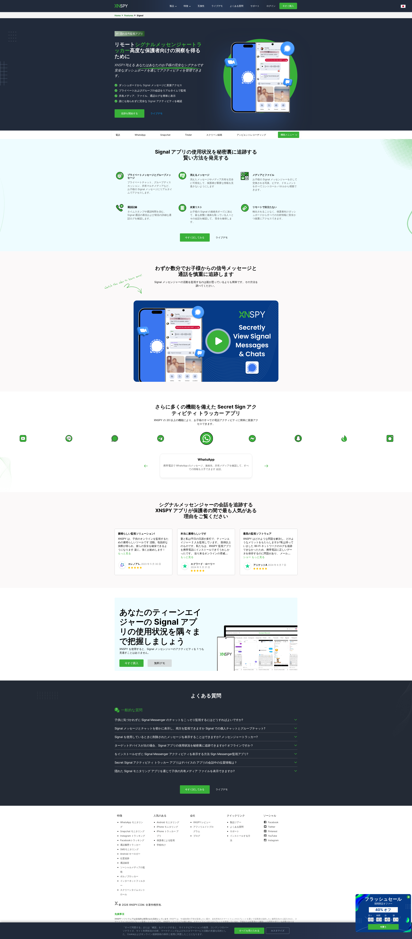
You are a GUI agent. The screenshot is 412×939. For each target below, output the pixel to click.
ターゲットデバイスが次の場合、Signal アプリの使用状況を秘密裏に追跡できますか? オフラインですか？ (184, 745)
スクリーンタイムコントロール (132, 892)
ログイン (271, 6)
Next (266, 469)
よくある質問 (236, 6)
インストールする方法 (240, 838)
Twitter (271, 826)
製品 (172, 6)
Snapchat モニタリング (132, 831)
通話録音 (124, 862)
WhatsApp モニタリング (131, 824)
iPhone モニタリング (167, 826)
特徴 (186, 6)
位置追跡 (124, 858)
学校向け (161, 844)
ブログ (196, 835)
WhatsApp (140, 134)
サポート (254, 6)
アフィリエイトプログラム (203, 829)
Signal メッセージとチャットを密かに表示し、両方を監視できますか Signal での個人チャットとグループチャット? (190, 728)
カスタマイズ (277, 930)
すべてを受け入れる (249, 930)
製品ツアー (235, 822)
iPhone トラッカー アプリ (168, 833)
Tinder (188, 134)
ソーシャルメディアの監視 (132, 869)
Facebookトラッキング (132, 840)
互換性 (201, 6)
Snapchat (165, 134)
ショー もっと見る (254, 557)
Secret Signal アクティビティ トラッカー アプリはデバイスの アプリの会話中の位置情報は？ (176, 762)
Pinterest (272, 831)
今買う (383, 926)
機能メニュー (287, 134)
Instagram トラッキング (132, 835)
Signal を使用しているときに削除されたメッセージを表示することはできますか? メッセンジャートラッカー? (186, 737)
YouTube (272, 835)
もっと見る (124, 553)
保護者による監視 (166, 840)
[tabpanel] (143, 552)
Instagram (273, 840)
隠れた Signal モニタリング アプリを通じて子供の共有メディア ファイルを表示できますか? (175, 771)
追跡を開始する (129, 113)
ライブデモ (217, 6)
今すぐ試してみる (194, 237)
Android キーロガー (130, 853)
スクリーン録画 (214, 134)
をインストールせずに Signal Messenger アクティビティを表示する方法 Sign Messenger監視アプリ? (181, 754)
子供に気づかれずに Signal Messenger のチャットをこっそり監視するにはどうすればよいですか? (179, 720)
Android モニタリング (168, 822)
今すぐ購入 (288, 6)
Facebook (272, 822)
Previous (145, 469)
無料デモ (159, 663)
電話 (118, 134)
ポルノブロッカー (129, 876)
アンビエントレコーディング (251, 134)
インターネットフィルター (132, 883)
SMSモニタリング (129, 849)
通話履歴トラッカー (130, 844)
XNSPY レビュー (202, 822)
